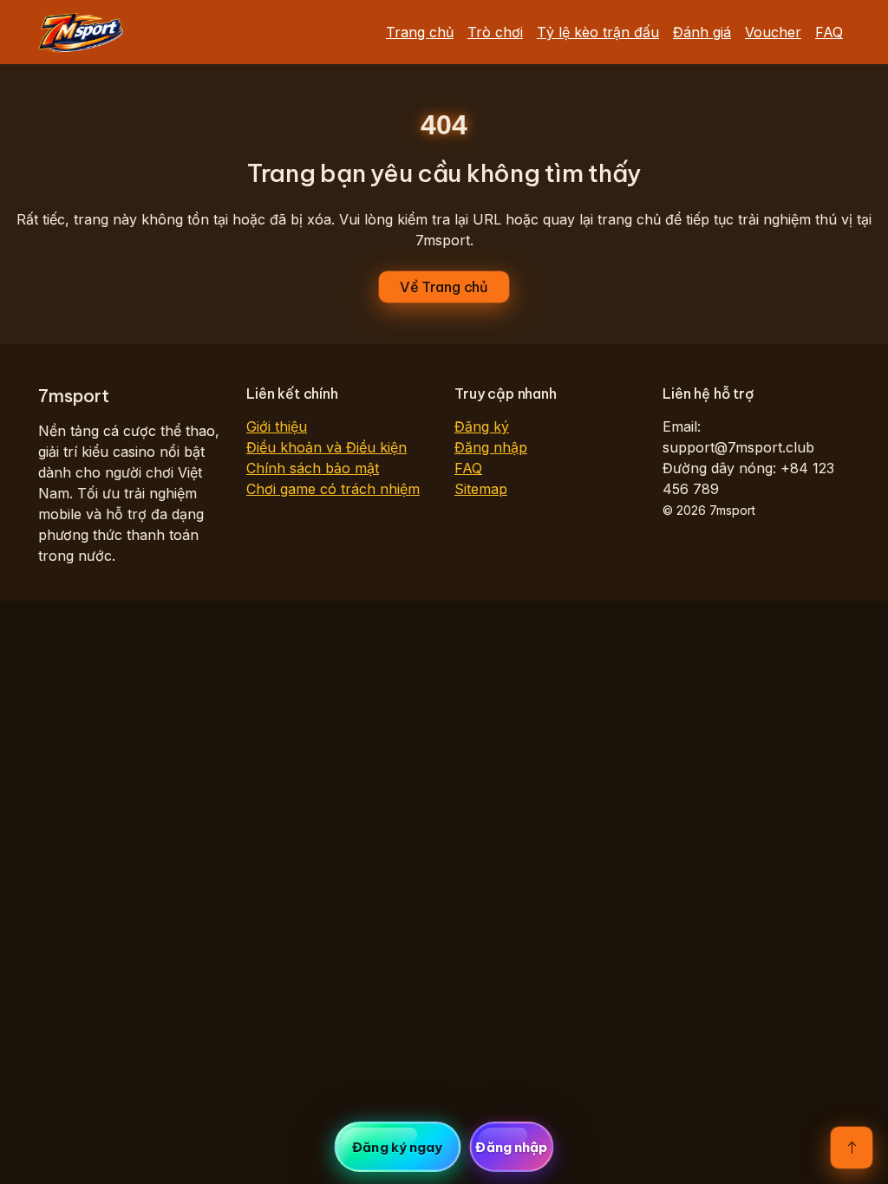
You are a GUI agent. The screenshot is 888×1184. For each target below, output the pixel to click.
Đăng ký (481, 426)
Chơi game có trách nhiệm (333, 489)
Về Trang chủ (444, 287)
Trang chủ (420, 32)
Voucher (773, 32)
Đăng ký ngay (397, 1147)
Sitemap (480, 489)
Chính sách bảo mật (312, 468)
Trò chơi (495, 32)
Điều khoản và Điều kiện (326, 447)
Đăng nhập (490, 447)
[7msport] (80, 32)
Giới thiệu (276, 426)
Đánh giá (702, 32)
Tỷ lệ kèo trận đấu (598, 32)
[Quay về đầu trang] (851, 1147)
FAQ (829, 32)
